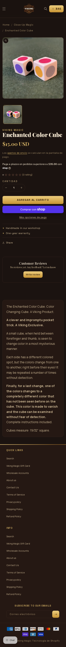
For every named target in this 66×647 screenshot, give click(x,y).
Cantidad (10, 181)
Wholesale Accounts (17, 473)
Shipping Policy (14, 509)
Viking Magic (23, 640)
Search (10, 458)
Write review (33, 274)
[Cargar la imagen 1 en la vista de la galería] (12, 114)
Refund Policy (13, 516)
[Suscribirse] (55, 614)
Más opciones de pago (33, 217)
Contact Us (12, 487)
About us (11, 480)
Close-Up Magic (23, 24)
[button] (4, 8)
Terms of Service (15, 494)
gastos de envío (17, 153)
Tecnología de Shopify (46, 640)
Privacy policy (13, 501)
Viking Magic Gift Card (18, 465)
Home (6, 24)
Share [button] (9, 242)
